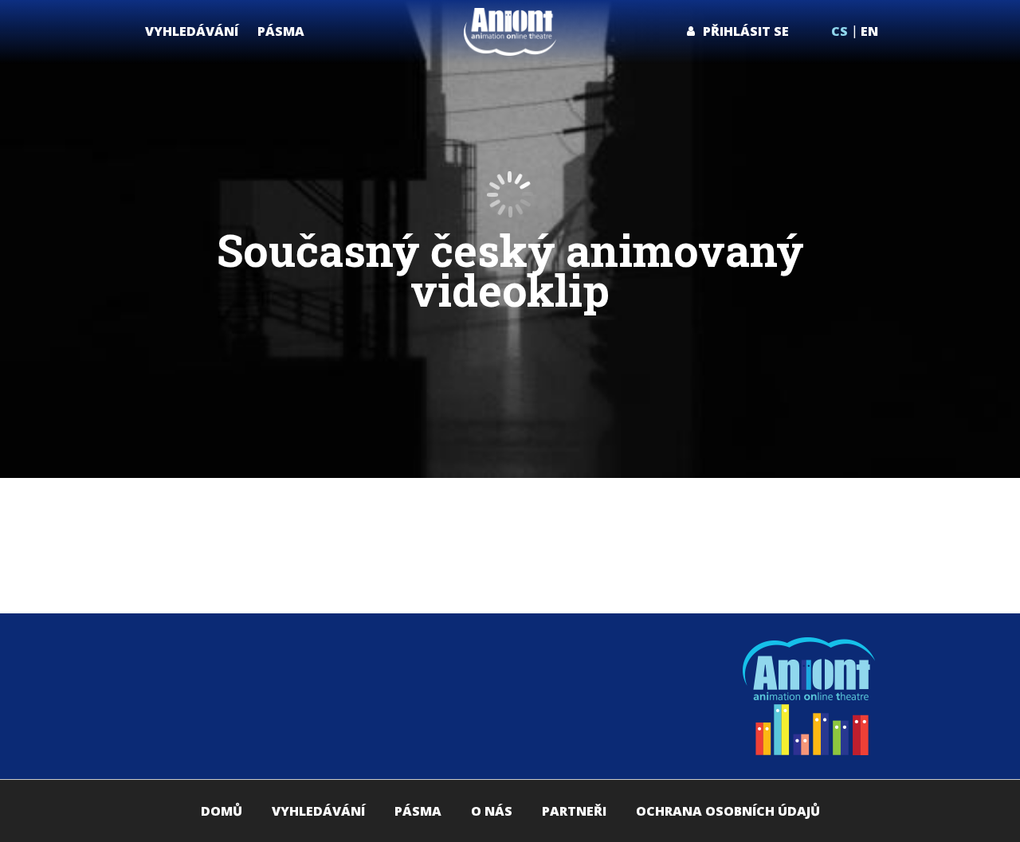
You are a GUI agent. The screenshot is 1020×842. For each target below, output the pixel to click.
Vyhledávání (318, 811)
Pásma (417, 811)
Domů (221, 811)
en (869, 31)
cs (839, 31)
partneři (574, 811)
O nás (491, 811)
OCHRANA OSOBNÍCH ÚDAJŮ (728, 811)
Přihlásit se (746, 31)
